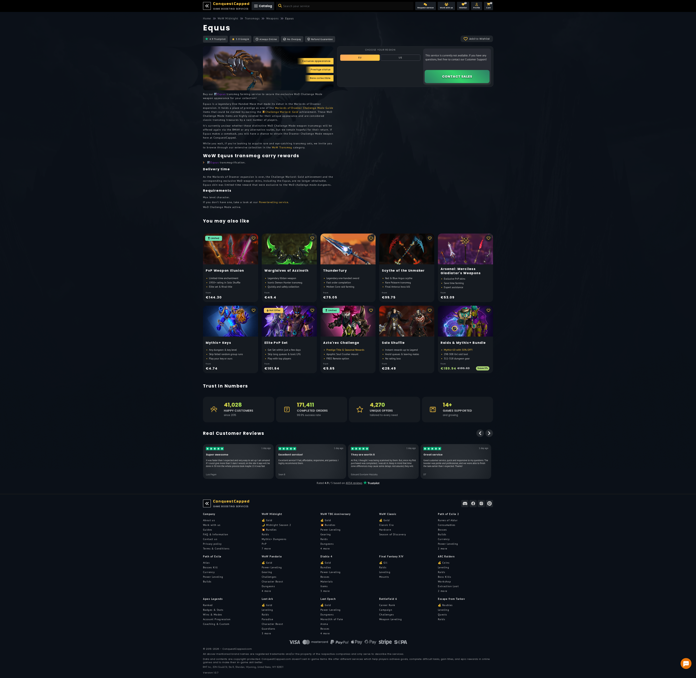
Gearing (325, 534)
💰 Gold (267, 520)
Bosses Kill (210, 567)
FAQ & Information (215, 534)
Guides (207, 529)
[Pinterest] (489, 503)
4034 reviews (354, 483)
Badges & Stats (213, 609)
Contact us (210, 539)
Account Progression (217, 619)
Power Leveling (330, 529)
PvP (264, 543)
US (400, 57)
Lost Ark (267, 599)
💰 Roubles (445, 605)
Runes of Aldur (448, 520)
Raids (265, 534)
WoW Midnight (272, 514)
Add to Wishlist (479, 39)
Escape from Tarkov (451, 599)
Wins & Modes (212, 614)
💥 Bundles (269, 529)
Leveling (384, 572)
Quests (442, 614)
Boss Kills (444, 576)
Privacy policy (212, 543)
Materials (326, 581)
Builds (442, 534)
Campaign (385, 609)
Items (324, 586)
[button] (476, 6)
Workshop (444, 581)
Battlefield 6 (388, 599)
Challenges (269, 576)
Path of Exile (212, 556)
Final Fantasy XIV (391, 556)
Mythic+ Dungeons (274, 539)
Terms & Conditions (216, 548)
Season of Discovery (392, 534)
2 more (442, 548)
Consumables (446, 525)
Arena (324, 624)
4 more (325, 548)
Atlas (206, 562)
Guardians (268, 628)
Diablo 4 (326, 556)
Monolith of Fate (331, 619)
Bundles (325, 567)
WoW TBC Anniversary (335, 514)
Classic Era (386, 525)
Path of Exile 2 (448, 514)
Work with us (212, 525)
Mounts (384, 576)
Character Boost (272, 581)
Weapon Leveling (390, 619)
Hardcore (385, 529)
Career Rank (387, 605)
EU (360, 57)
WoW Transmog (282, 147)
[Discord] (465, 503)
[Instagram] (481, 503)
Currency (444, 539)
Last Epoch (328, 599)
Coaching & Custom (216, 624)
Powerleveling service (273, 202)
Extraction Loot (448, 586)
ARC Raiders (446, 556)
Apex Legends (213, 599)
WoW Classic (388, 514)
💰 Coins (444, 562)
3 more (325, 591)
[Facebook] (473, 503)
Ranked (208, 605)
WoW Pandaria (272, 556)
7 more (266, 548)
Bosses (442, 529)
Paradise (267, 619)
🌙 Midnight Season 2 (276, 525)
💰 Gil (383, 562)
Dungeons (327, 543)
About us (209, 520)
